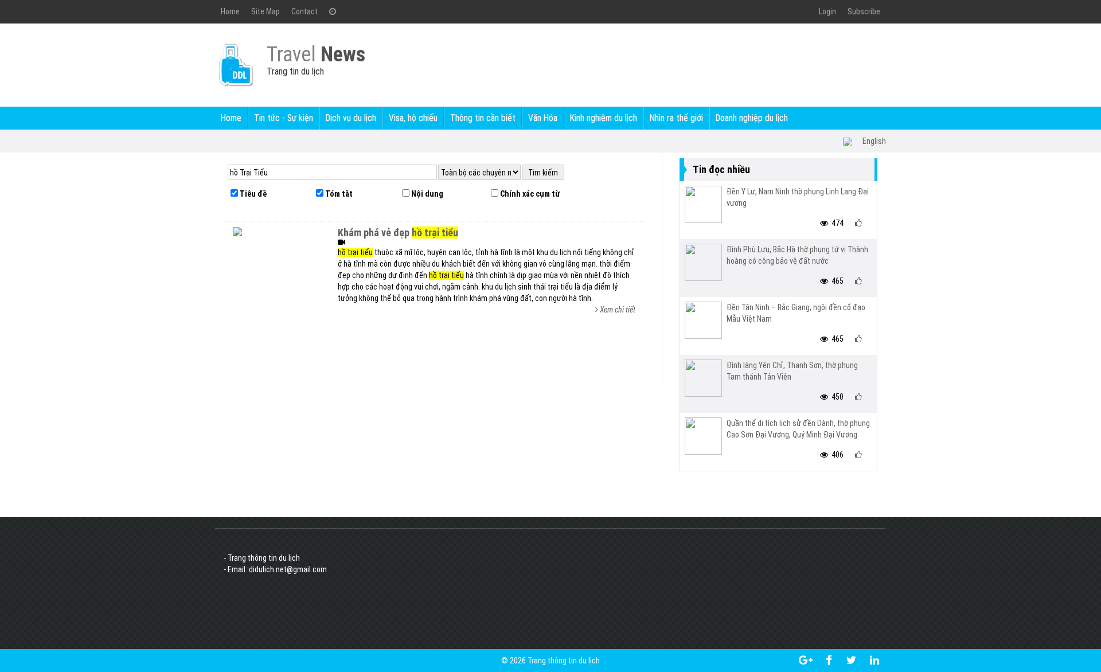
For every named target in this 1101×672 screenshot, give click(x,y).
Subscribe (864, 11)
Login (827, 11)
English (874, 141)
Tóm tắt (338, 193)
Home (230, 11)
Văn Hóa (542, 117)
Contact (304, 11)
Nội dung (426, 193)
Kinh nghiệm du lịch (603, 117)
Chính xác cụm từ (529, 193)
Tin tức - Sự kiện (283, 117)
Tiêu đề (252, 193)
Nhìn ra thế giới (676, 117)
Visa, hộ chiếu (413, 117)
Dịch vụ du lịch (351, 117)
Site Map (265, 11)
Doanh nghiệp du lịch (752, 117)
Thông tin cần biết (483, 117)
